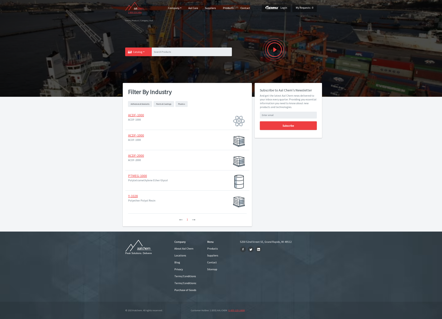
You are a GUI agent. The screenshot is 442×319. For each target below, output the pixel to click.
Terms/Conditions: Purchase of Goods (185, 286)
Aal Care (193, 8)
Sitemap (212, 269)
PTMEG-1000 (137, 175)
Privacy (178, 269)
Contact (245, 8)
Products (228, 8)
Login (283, 7)
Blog (177, 262)
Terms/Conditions (185, 276)
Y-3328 (133, 196)
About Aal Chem (183, 248)
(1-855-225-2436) (236, 310)
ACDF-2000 (136, 155)
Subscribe (288, 125)
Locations (180, 255)
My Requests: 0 (304, 7)
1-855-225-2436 (135, 12)
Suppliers (210, 8)
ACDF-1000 (136, 115)
